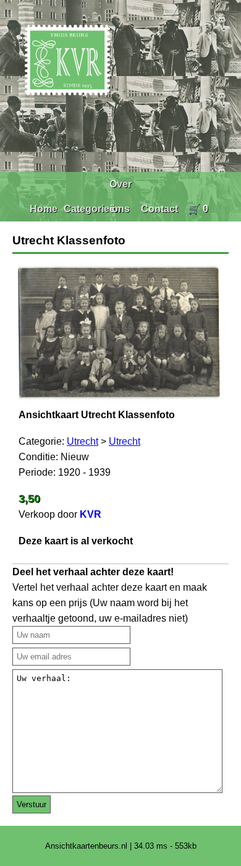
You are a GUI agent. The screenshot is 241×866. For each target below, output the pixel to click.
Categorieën (92, 209)
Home (43, 209)
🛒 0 (198, 209)
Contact (159, 209)
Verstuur (31, 804)
